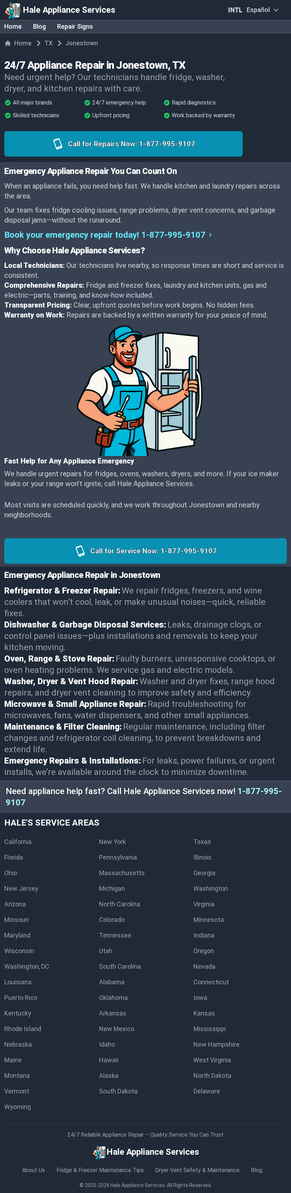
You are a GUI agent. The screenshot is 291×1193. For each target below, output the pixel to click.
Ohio (10, 873)
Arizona (15, 904)
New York (112, 841)
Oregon (203, 951)
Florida (13, 857)
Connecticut (211, 982)
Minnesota (208, 919)
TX (48, 43)
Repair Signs (75, 26)
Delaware (206, 1091)
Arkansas (112, 1013)
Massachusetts (122, 873)
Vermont (16, 1091)
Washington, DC (26, 966)
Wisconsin (19, 951)
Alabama (112, 982)
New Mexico (116, 1028)
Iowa (200, 997)
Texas (202, 841)
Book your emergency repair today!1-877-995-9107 (104, 235)
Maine (13, 1060)
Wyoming (17, 1106)
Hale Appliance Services (137, 1185)
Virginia (203, 904)
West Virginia (212, 1060)
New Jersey (21, 888)
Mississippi (209, 1028)
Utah (105, 951)
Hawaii (109, 1060)
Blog (39, 26)
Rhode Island (22, 1028)
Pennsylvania (118, 857)
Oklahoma (113, 997)
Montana (17, 1075)
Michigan (112, 888)
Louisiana (18, 982)
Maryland (17, 935)
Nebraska (18, 1044)
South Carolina (120, 966)
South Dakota (118, 1091)
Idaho (107, 1044)
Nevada (204, 966)
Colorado (112, 919)
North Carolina (119, 904)
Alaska (109, 1075)
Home (13, 26)
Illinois (202, 857)
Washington (210, 888)
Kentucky (17, 1013)
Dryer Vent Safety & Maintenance (197, 1170)
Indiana (203, 935)
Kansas (204, 1013)
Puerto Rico (20, 997)
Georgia (204, 873)
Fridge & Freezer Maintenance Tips (100, 1170)
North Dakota (212, 1075)
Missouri (16, 919)
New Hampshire (216, 1044)
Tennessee (115, 935)
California (18, 841)
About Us (33, 1170)
